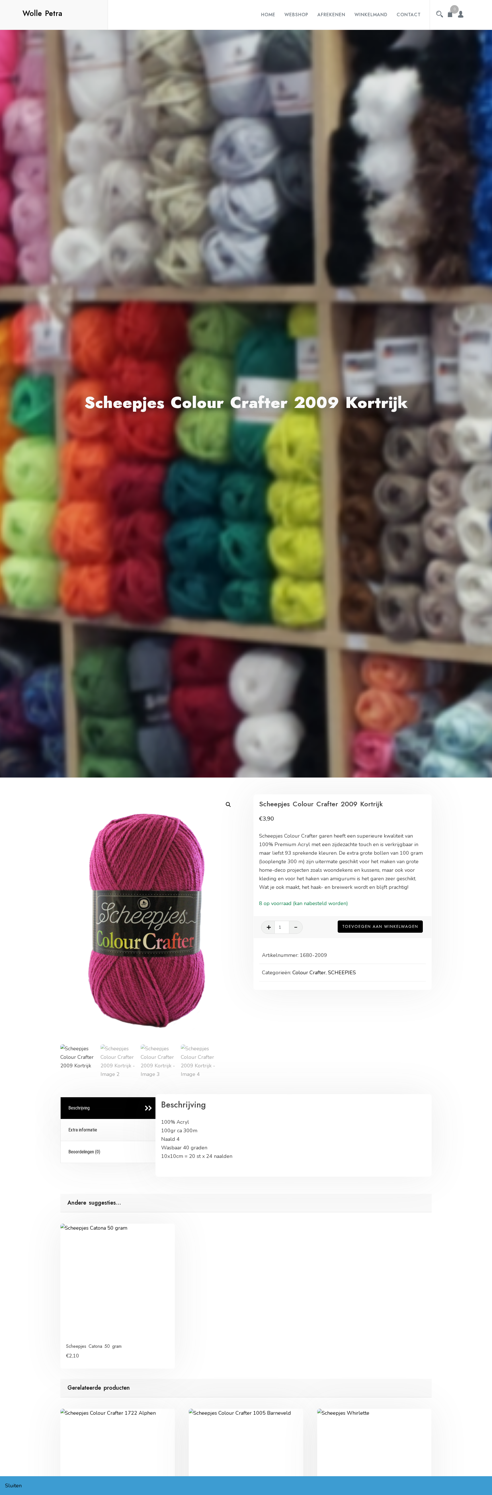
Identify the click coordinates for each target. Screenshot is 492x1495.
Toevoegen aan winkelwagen (380, 926)
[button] (228, 804)
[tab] (109, 1108)
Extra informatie (82, 1130)
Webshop (296, 14)
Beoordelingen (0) (84, 1151)
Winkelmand (371, 14)
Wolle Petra (42, 13)
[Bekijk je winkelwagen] (450, 14)
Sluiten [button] (13, 1485)
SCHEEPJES (342, 972)
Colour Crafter (309, 972)
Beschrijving (79, 1108)
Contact (409, 14)
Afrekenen (331, 14)
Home (268, 14)
